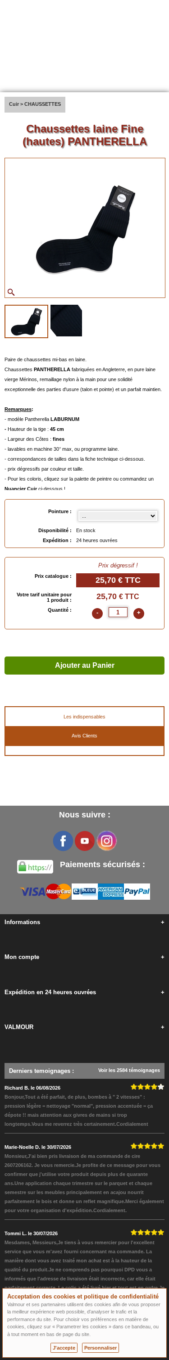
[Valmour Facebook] (63, 841)
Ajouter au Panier (84, 665)
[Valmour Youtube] (85, 841)
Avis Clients (84, 735)
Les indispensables (84, 716)
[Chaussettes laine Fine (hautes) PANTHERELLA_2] (66, 320)
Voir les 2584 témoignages (129, 1070)
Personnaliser (100, 1348)
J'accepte (64, 1348)
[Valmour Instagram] (106, 841)
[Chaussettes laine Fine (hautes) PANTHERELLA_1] (26, 321)
